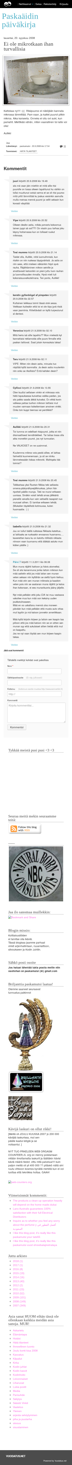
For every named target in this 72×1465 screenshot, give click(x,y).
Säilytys (17, 1399)
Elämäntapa (20, 1334)
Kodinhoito (19, 1375)
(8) (18, 1269)
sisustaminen (20, 1427)
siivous (17, 1423)
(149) (19, 1301)
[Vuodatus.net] (16, 1456)
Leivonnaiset (20, 1379)
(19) (18, 1273)
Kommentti (12, 700)
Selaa (38, 4)
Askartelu (18, 1330)
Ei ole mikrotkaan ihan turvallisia (28, 46)
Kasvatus (18, 1354)
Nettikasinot (25, 4)
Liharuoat (18, 1383)
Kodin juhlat (20, 1366)
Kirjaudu (64, 4)
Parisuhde (19, 1395)
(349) (19, 1305)
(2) (18, 1285)
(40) (18, 1281)
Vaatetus (18, 1407)
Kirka (16, 1362)
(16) (18, 1277)
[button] (32, 4)
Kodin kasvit (20, 1370)
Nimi (10, 666)
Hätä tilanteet (28, 151)
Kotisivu (35, 688)
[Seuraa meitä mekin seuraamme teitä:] (25, 828)
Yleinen (17, 1411)
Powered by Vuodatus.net (54, 1460)
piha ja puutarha (22, 1419)
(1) (18, 1261)
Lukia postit (19, 1387)
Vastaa (14, 211)
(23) (18, 1289)
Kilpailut (17, 1358)
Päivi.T (17, 562)
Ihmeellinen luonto (23, 1346)
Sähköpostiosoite (24, 677)
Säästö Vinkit (20, 1403)
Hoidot (16, 1338)
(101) (19, 1297)
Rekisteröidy (50, 4)
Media (16, 1391)
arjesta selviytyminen (25, 1415)
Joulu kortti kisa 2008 (25, 1350)
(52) (18, 1293)
